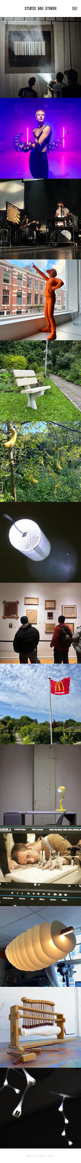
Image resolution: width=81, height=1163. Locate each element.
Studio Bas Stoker (40, 8)
